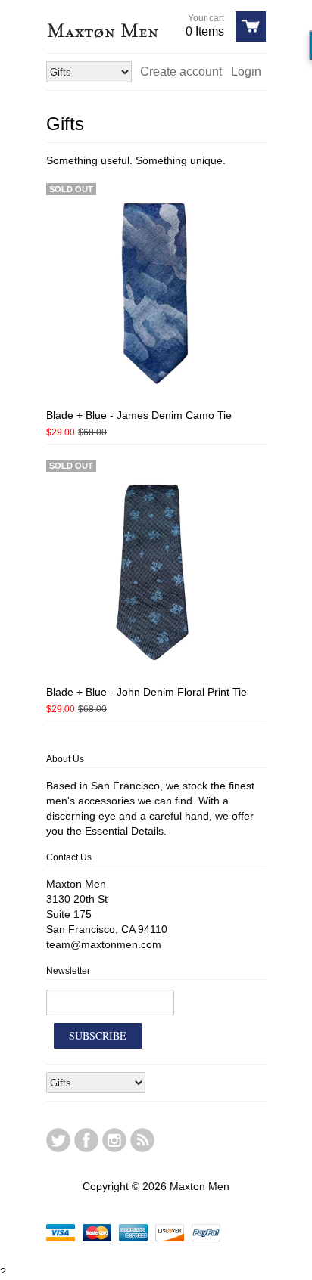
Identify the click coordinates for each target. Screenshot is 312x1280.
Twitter (58, 1140)
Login (246, 71)
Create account (181, 71)
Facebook (86, 1140)
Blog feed (142, 1140)
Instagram (114, 1140)
